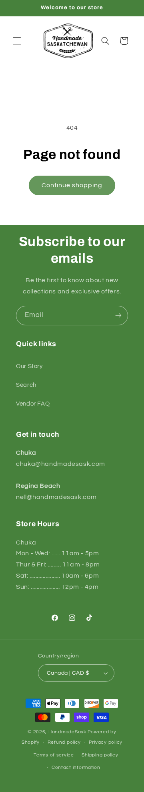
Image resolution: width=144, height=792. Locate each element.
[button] (17, 41)
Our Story (29, 366)
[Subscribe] (118, 315)
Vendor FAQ (33, 404)
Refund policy (64, 742)
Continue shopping (72, 185)
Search (26, 385)
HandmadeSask (67, 732)
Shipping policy (100, 755)
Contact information (76, 767)
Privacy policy (105, 742)
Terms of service (54, 755)
